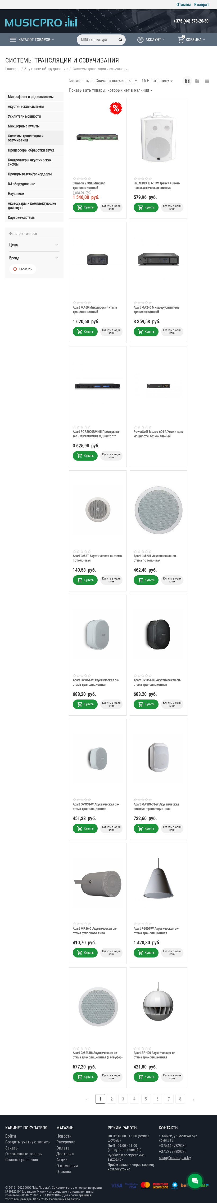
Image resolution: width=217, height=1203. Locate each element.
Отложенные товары (24, 1153)
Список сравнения (21, 1159)
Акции (61, 1159)
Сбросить (25, 269)
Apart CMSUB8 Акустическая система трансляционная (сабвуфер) (98, 1055)
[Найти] (120, 39)
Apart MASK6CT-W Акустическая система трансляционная (156, 806)
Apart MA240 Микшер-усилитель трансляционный (156, 309)
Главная (12, 68)
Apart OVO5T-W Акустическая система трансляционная (96, 682)
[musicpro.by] (41, 21)
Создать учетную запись (27, 1141)
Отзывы (184, 4)
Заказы (12, 1148)
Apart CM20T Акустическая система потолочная (155, 558)
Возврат (201, 4)
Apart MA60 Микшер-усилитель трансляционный (95, 309)
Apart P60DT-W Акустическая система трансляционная (156, 930)
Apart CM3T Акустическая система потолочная (97, 558)
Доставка (65, 1153)
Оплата (62, 1148)
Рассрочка (65, 1141)
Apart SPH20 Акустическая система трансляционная (155, 1055)
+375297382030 (173, 1151)
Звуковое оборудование (46, 68)
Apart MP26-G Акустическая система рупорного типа (95, 930)
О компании (67, 1165)
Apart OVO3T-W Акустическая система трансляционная (96, 806)
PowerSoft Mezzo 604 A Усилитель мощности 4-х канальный (158, 434)
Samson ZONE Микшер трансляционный (89, 185)
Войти (10, 1136)
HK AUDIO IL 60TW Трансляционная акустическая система (157, 185)
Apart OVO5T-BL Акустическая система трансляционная (157, 682)
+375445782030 (173, 1145)
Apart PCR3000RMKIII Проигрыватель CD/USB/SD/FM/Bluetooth (96, 434)
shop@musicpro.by (175, 1157)
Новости (63, 1136)
